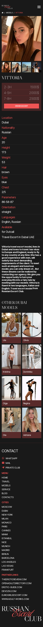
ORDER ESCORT (21, 106)
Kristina (6, 371)
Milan (5, 518)
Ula (4, 340)
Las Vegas (7, 565)
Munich (6, 546)
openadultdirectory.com (16, 583)
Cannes (6, 530)
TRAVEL (6, 481)
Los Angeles (9, 562)
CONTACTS (8, 497)
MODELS (6, 485)
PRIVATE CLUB (13, 467)
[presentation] (3, 68)
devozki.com (9, 591)
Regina (26, 403)
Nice (4, 542)
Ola (4, 435)
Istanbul (7, 538)
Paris (4, 526)
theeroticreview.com (14, 579)
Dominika (27, 371)
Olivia (26, 340)
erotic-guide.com (12, 587)
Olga (5, 403)
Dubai (5, 510)
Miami (5, 534)
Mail (8, 463)
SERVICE (6, 489)
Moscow (7, 506)
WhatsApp (11, 458)
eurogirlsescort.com (14, 595)
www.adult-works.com (15, 599)
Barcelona (8, 558)
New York (7, 514)
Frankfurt (8, 569)
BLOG (4, 493)
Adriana (27, 435)
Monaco (6, 522)
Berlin (5, 554)
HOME (5, 477)
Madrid (6, 550)
